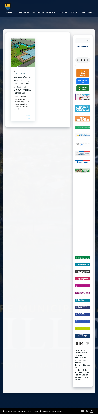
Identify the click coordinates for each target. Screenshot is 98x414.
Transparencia (23, 12)
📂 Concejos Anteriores (83, 88)
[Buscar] (87, 41)
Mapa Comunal (87, 12)
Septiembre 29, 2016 (20, 74)
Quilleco (9, 12)
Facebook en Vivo (82, 81)
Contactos (63, 12)
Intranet (74, 12)
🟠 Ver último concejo (82, 73)
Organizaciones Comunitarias (43, 12)
